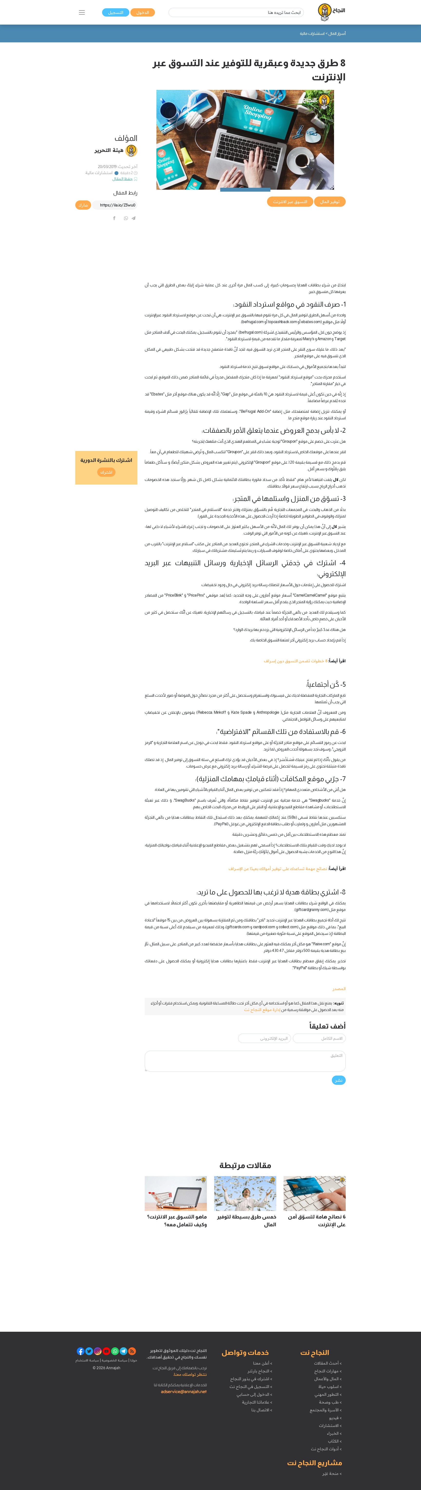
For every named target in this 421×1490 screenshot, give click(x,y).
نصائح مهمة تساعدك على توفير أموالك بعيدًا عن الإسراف (278, 868)
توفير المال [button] (330, 201)
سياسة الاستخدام (87, 1360)
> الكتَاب (335, 1441)
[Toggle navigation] (81, 12)
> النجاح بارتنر (260, 1370)
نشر (339, 1080)
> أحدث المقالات (328, 1363)
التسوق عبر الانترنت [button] (290, 201)
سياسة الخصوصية (114, 1360)
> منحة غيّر (332, 1473)
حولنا (133, 1360)
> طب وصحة (330, 1402)
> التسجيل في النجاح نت (251, 1386)
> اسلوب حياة (330, 1386)
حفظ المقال (122, 178)
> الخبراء (334, 1433)
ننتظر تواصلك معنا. (190, 1374)
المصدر (339, 988)
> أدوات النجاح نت (326, 1448)
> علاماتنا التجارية (257, 1402)
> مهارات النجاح (328, 1370)
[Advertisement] (245, 242)
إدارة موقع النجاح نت (262, 1009)
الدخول (142, 12)
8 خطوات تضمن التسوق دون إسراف (295, 660)
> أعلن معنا (262, 1363)
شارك (83, 205)
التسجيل (115, 12)
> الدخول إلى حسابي (254, 1394)
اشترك (106, 472)
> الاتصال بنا (261, 1409)
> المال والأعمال (328, 1378)
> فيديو (335, 1417)
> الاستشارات (330, 1425)
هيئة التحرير (109, 150)
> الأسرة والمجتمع (326, 1409)
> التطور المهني (328, 1394)
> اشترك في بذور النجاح (251, 1378)
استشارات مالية (99, 172)
